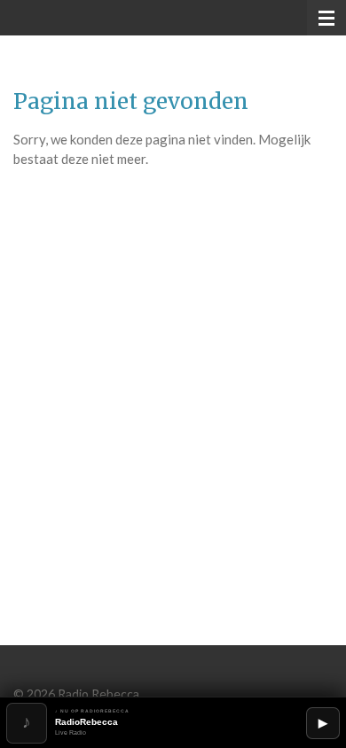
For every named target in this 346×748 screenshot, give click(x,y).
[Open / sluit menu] (326, 17)
